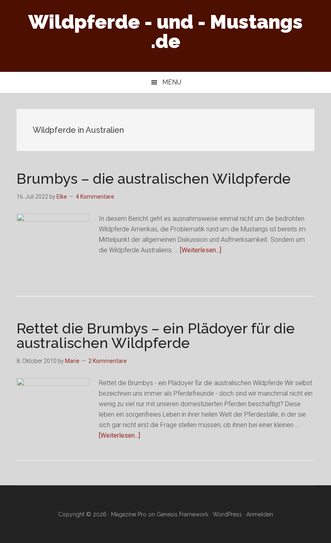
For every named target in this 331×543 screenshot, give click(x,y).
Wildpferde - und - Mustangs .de (165, 31)
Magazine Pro (129, 514)
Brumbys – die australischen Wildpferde (154, 178)
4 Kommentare (95, 196)
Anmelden (259, 514)
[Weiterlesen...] (200, 250)
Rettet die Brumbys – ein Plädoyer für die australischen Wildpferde (156, 335)
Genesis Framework (182, 514)
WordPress (227, 514)
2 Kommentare (107, 361)
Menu (171, 82)
